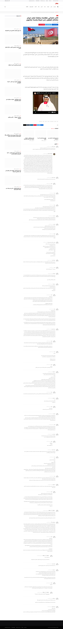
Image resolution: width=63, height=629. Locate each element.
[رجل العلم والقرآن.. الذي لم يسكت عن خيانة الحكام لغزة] (13, 180)
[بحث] (5, 7)
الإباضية (55, 121)
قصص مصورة (31, 6)
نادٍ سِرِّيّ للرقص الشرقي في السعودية (53, 139)
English (27, 6)
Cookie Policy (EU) (37, 0)
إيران (57, 121)
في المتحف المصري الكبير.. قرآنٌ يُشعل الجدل (13, 48)
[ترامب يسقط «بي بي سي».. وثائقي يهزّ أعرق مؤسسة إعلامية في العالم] (13, 127)
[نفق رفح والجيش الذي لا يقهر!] (40, 133)
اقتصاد (36, 6)
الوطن (43, 121)
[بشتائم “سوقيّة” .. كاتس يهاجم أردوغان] (13, 109)
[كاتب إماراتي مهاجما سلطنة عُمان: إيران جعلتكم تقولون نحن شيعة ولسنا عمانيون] (40, 35)
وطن (57, 22)
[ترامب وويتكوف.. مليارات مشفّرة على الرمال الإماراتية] (28, 133)
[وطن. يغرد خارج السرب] (56, 4)
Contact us (50, 0)
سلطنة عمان (40, 121)
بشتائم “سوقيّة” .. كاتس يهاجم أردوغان (14, 118)
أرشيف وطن (53, 12)
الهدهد (48, 6)
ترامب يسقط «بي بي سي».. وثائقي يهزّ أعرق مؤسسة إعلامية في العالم (13, 135)
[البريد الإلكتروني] (61, 60)
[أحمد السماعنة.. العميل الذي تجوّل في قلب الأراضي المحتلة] (13, 163)
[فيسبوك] (61, 50)
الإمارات (48, 121)
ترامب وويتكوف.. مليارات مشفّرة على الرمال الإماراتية (29, 139)
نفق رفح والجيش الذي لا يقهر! (41, 139)
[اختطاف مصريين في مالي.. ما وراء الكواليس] (13, 74)
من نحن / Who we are (43, 0)
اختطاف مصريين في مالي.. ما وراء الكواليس (14, 82)
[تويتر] (61, 53)
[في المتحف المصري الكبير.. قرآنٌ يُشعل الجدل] (13, 39)
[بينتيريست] (61, 57)
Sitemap (47, 0)
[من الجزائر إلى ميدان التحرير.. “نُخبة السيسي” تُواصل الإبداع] (13, 145)
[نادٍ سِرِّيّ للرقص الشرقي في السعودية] (52, 133)
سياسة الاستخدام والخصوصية (32, 0)
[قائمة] (57, 7)
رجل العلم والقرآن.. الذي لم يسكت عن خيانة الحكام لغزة (13, 189)
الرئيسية (55, 6)
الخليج (46, 121)
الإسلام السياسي (51, 121)
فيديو (41, 6)
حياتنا (45, 6)
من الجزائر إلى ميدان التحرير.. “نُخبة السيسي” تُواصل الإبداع (14, 153)
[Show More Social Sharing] (37, 25)
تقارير (51, 6)
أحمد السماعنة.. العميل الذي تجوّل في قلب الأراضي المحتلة (13, 171)
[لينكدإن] (61, 55)
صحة (38, 6)
